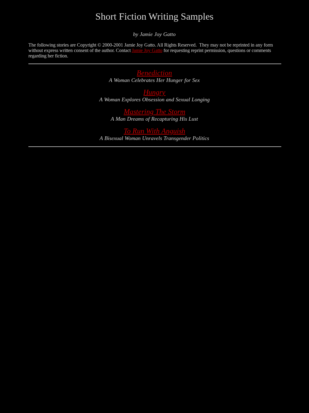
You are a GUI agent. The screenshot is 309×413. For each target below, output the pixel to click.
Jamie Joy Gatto (147, 50)
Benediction (154, 73)
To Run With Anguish (154, 131)
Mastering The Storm (154, 111)
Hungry (154, 92)
